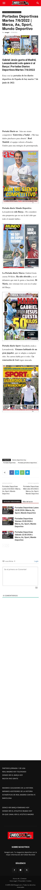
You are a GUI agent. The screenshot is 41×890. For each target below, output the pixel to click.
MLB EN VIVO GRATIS (10, 778)
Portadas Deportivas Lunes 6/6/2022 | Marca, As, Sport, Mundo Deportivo (11, 490)
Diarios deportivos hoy (19, 460)
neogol (7, 32)
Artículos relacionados (12, 502)
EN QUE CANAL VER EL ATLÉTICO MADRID (18, 814)
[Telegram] (27, 472)
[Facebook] (11, 472)
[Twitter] (17, 472)
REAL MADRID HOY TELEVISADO (14, 772)
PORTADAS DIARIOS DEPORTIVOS (12, 12)
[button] (4, 3)
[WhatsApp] (22, 472)
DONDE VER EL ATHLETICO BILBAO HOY (17, 811)
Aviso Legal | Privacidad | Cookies (20, 881)
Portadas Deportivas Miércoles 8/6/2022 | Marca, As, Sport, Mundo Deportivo (31, 490)
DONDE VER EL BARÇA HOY (12, 775)
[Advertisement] (20, 108)
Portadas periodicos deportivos (27, 462)
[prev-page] (3, 545)
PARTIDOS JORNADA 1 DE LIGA (13, 768)
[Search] (38, 3)
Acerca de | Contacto (19, 878)
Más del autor (28, 502)
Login (36, 561)
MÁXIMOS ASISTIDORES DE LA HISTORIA (17, 791)
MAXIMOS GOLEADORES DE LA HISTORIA (17, 788)
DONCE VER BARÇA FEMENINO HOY (15, 807)
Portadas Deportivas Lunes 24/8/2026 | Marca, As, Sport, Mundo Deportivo (27, 510)
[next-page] (7, 545)
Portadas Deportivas (9, 462)
